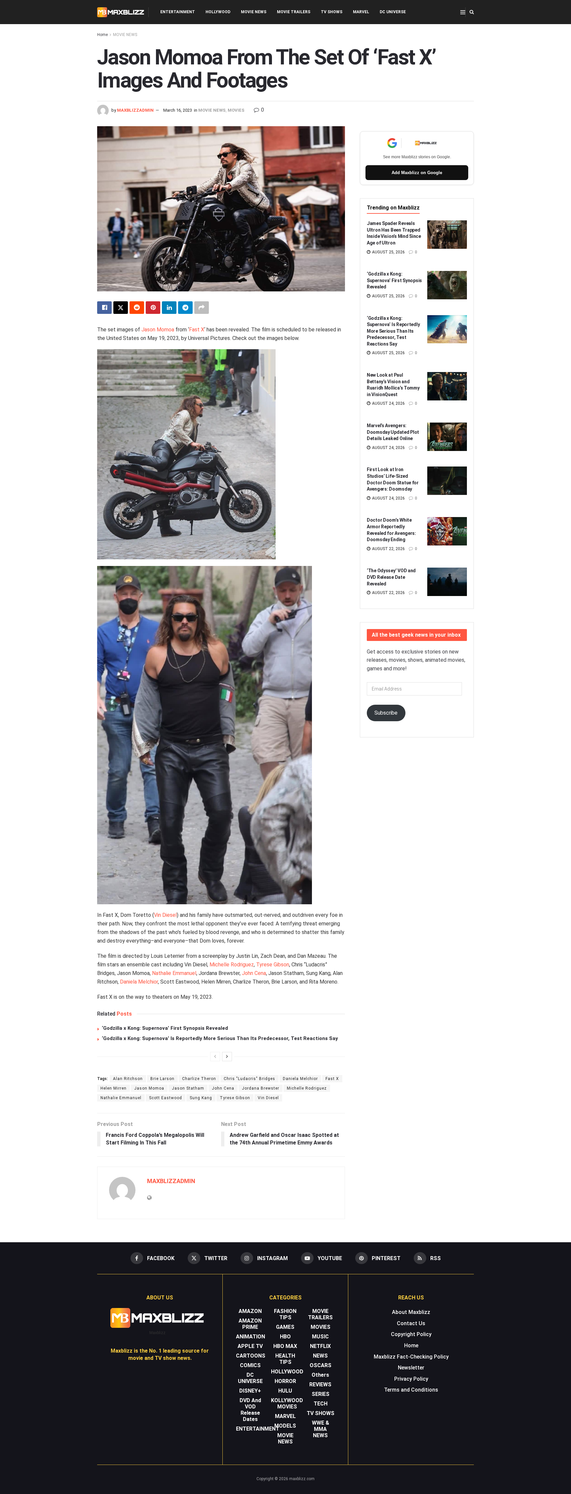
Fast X (196, 329)
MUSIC (320, 1336)
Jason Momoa (157, 329)
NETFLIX (320, 1346)
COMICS (250, 1365)
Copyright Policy (411, 1334)
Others (320, 1375)
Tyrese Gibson (272, 964)
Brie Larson (162, 1078)
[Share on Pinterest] (153, 307)
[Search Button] (472, 12)
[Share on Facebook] (104, 307)
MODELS (285, 1426)
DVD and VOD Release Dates (250, 1409)
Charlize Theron (199, 1078)
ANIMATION (250, 1336)
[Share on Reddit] (137, 307)
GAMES (285, 1327)
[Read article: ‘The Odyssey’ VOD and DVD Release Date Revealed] (447, 582)
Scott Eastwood (165, 1098)
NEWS (320, 1356)
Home (102, 34)
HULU (285, 1391)
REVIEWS (320, 1384)
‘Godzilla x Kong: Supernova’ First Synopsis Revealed (165, 1028)
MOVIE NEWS (253, 12)
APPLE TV (250, 1346)
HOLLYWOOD (218, 12)
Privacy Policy (411, 1379)
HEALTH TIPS (285, 1359)
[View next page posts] (227, 1056)
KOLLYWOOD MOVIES (287, 1403)
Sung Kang (201, 1098)
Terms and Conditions (411, 1390)
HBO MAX (285, 1346)
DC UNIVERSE (393, 12)
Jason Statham (188, 1088)
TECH (320, 1404)
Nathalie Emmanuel (174, 973)
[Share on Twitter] (120, 307)
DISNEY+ (250, 1391)
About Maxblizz (411, 1312)
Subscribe (386, 713)
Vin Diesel (165, 915)
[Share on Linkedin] (169, 307)
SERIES (320, 1394)
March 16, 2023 (177, 110)
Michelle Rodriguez (231, 964)
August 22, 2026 (388, 548)
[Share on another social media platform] (201, 307)
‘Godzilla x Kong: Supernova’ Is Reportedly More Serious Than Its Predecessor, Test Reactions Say (220, 1038)
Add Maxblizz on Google (417, 172)
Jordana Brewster (260, 1088)
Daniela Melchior (139, 982)
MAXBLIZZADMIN (135, 110)
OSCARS (320, 1365)
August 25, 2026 (388, 252)
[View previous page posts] (215, 1056)
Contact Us (411, 1323)
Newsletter (411, 1367)
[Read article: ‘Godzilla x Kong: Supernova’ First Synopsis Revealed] (447, 285)
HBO (285, 1336)
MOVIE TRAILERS (293, 12)
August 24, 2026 (388, 403)
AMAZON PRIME (250, 1324)
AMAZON (250, 1311)
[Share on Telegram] (185, 307)
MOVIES (236, 110)
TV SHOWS (331, 12)
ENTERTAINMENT (177, 12)
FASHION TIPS (285, 1314)
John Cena (254, 973)
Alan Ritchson (128, 1078)
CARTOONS (250, 1356)
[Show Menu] (462, 12)
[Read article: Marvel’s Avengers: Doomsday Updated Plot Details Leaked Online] (447, 437)
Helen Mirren (113, 1088)
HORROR (285, 1381)
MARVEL (361, 12)
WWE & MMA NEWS (320, 1429)
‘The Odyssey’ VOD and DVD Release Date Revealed (391, 577)
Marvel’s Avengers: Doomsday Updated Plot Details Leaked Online (393, 432)
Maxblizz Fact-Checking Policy (411, 1357)
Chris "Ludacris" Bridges (249, 1078)
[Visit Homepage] (120, 12)
